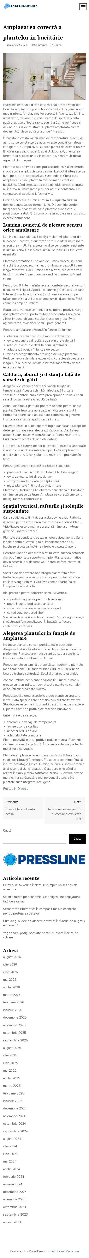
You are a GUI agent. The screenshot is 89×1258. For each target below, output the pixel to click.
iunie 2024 (10, 1154)
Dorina (57, 45)
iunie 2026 (10, 972)
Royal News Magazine (63, 1251)
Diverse (22, 789)
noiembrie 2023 (14, 1199)
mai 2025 (9, 1070)
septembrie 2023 (15, 1214)
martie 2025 (11, 1086)
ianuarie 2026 (12, 1010)
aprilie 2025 (11, 1078)
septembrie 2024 (15, 1131)
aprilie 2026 (11, 987)
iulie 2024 (10, 1146)
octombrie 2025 (14, 1033)
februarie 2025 (13, 1093)
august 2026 (12, 957)
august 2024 (12, 1139)
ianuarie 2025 (12, 1101)
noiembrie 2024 (14, 1116)
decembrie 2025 (14, 1017)
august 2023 (12, 1222)
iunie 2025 (10, 1063)
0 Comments (39, 45)
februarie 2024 (13, 1177)
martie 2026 (11, 995)
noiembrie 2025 (14, 1025)
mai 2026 (9, 980)
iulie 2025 (10, 1055)
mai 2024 (9, 1161)
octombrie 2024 (14, 1124)
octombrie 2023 (14, 1207)
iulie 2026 (10, 964)
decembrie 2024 (14, 1108)
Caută (7, 830)
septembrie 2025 (15, 1040)
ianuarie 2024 (12, 1184)
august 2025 (12, 1048)
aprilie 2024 (11, 1169)
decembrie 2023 (14, 1192)
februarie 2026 (13, 1002)
